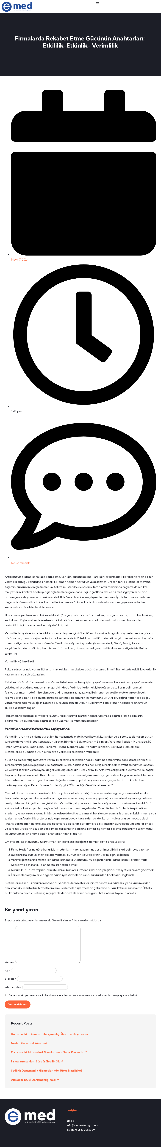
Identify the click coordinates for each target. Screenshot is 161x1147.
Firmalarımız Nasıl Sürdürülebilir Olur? (37, 1061)
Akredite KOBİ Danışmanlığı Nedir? (35, 1080)
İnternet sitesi (13, 987)
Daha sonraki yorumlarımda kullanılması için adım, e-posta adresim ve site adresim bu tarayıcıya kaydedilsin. (73, 995)
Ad (7, 970)
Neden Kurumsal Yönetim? (29, 1043)
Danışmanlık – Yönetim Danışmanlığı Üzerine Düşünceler (49, 1034)
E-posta (10, 978)
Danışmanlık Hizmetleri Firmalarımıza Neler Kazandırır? (49, 1052)
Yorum (9, 962)
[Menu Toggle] (97, 3)
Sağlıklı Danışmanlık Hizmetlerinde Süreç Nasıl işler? (46, 1070)
